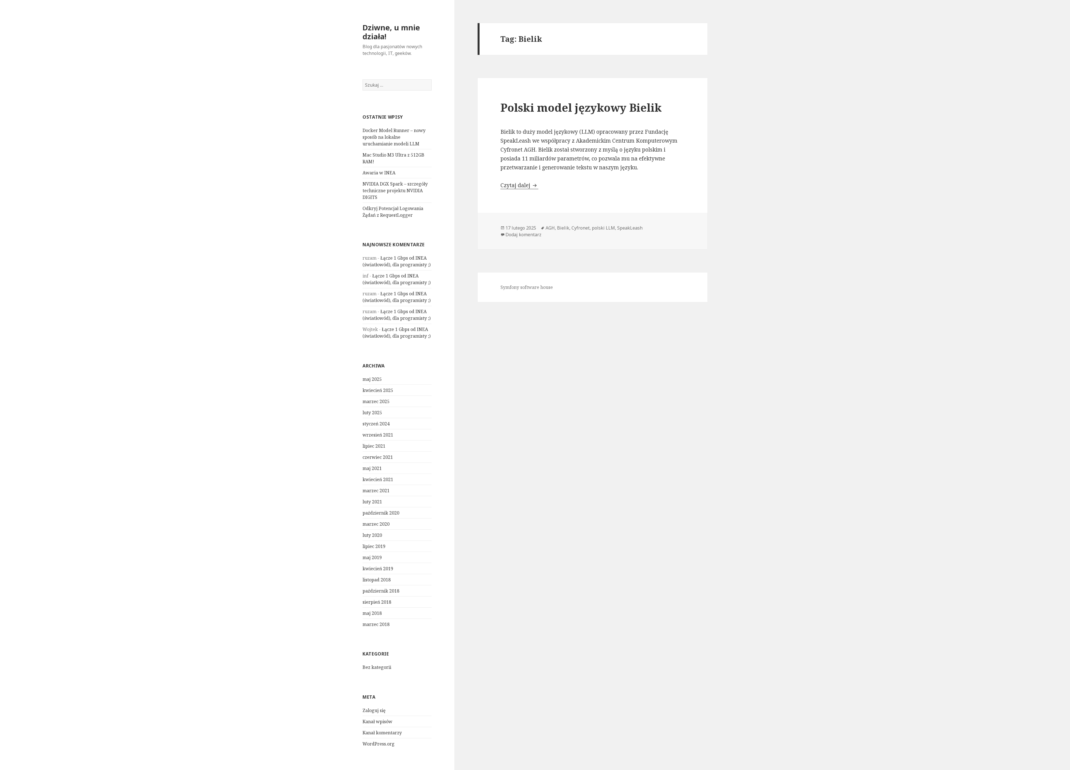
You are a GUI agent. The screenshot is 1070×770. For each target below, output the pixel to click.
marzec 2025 (376, 401)
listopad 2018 (377, 580)
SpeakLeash (630, 228)
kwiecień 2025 (378, 390)
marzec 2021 (376, 491)
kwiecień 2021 (378, 479)
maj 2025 (372, 379)
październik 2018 (381, 591)
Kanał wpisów (377, 721)
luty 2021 (372, 502)
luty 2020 (372, 535)
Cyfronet (581, 228)
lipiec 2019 (374, 546)
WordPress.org (379, 744)
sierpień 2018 (377, 602)
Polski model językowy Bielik (581, 107)
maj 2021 (372, 468)
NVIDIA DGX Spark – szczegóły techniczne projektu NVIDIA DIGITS (395, 190)
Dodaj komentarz (523, 235)
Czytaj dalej (519, 185)
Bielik (563, 228)
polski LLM (603, 228)
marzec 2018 (376, 624)
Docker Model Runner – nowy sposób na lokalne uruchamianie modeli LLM (394, 137)
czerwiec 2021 (378, 457)
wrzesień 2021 (378, 435)
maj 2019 (372, 557)
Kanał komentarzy (382, 733)
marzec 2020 (376, 524)
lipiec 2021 (374, 446)
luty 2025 (372, 413)
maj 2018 (372, 613)
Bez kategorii (377, 667)
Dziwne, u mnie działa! (391, 32)
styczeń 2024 (376, 424)
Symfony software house (526, 287)
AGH (550, 228)
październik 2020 (381, 513)
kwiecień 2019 (378, 569)
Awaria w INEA (379, 173)
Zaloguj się (374, 710)
